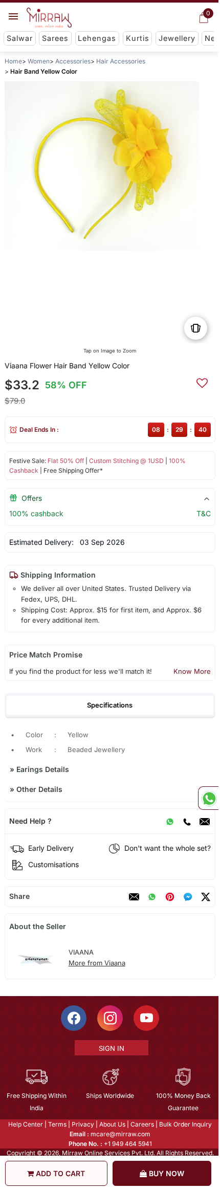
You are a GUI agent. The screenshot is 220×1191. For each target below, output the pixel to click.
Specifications (110, 705)
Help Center (25, 1124)
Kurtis (137, 38)
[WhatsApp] (170, 821)
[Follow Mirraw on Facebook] (73, 1017)
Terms (57, 1124)
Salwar (20, 38)
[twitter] (206, 897)
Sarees (55, 38)
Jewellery (177, 38)
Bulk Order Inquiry (185, 1124)
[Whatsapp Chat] (208, 798)
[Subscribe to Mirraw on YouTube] (146, 1017)
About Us (112, 1124)
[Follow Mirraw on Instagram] (109, 1017)
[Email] (205, 821)
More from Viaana (97, 963)
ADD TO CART (59, 1173)
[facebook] (188, 897)
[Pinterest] (170, 897)
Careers (141, 1124)
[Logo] (49, 18)
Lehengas (97, 38)
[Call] (187, 821)
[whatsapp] (152, 897)
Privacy (82, 1124)
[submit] (202, 381)
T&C (203, 513)
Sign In (110, 1048)
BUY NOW (165, 1173)
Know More (192, 671)
